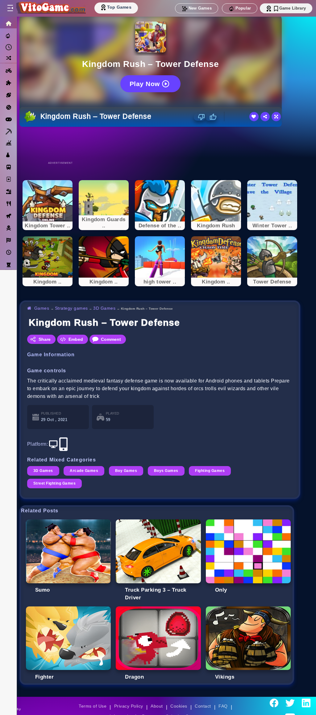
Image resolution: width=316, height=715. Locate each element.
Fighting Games (210, 471)
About (157, 706)
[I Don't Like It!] (199, 117)
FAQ (223, 706)
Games (42, 308)
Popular (243, 8)
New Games (200, 8)
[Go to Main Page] (50, 8)
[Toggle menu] (10, 8)
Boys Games (166, 471)
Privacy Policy (128, 706)
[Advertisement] (160, 144)
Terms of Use (92, 706)
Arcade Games (84, 471)
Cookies (178, 706)
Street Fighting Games (54, 483)
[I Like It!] (211, 117)
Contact (203, 706)
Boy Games (126, 471)
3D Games (104, 308)
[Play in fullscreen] (276, 116)
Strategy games (71, 308)
